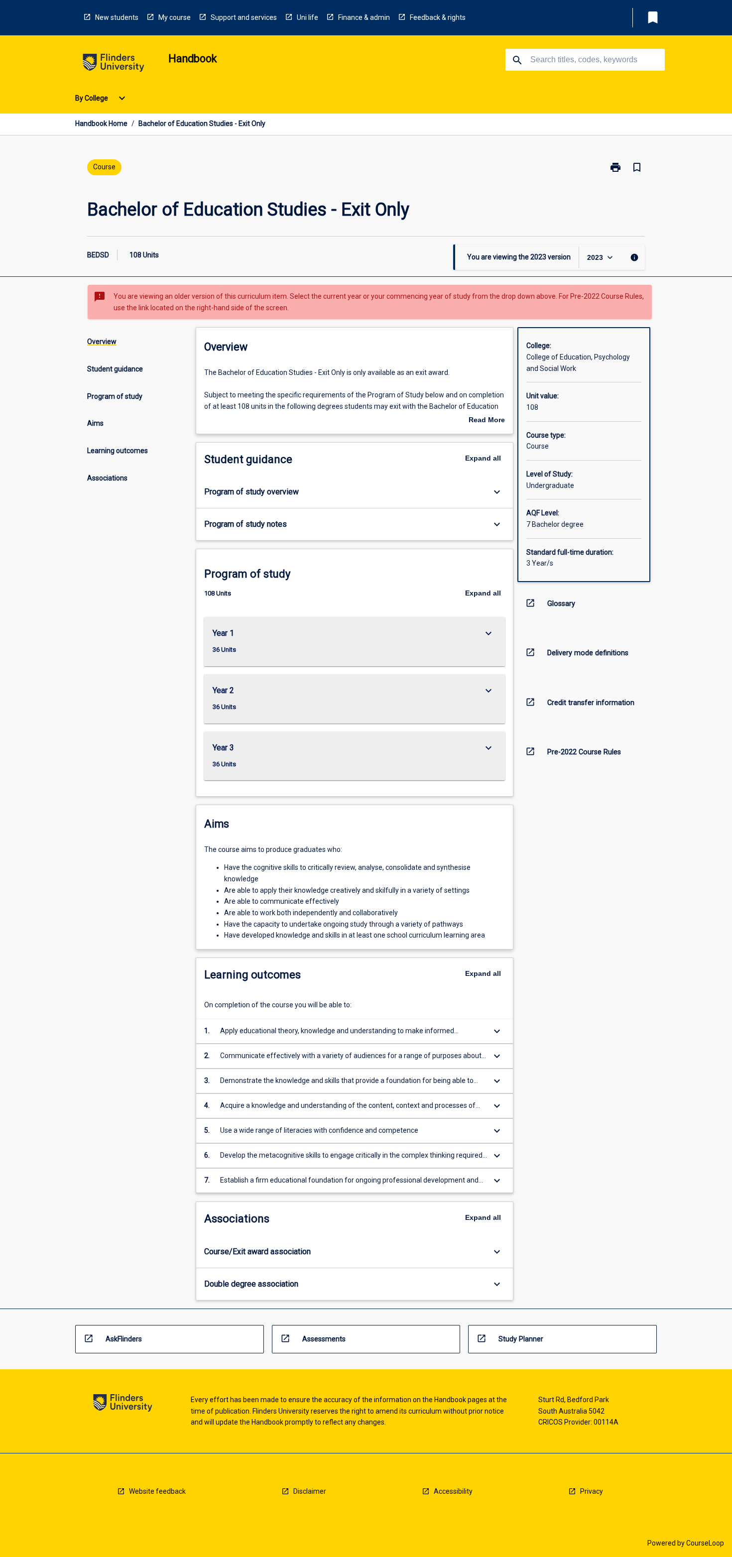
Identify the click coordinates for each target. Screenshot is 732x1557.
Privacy (591, 1491)
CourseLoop (705, 1543)
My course (174, 17)
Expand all (483, 458)
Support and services (244, 17)
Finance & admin (364, 17)
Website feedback (157, 1491)
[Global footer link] (122, 1404)
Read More (487, 421)
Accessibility (453, 1491)
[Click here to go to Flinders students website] (113, 64)
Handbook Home (101, 123)
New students (116, 17)
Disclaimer (309, 1491)
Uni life (307, 17)
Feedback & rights (438, 17)
